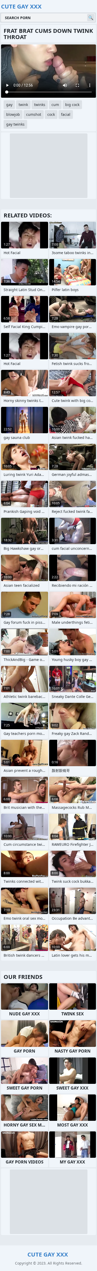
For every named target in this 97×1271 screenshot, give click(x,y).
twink (23, 104)
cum (55, 104)
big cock (72, 104)
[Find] (90, 17)
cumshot (33, 114)
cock (51, 114)
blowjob (13, 114)
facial (65, 114)
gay (9, 104)
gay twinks (15, 124)
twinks (39, 104)
